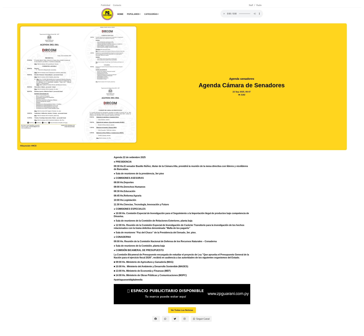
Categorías (150, 14)
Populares (133, 14)
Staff (251, 5)
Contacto (117, 5)
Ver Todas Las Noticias (182, 310)
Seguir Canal (203, 319)
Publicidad (105, 5)
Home (120, 14)
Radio (259, 5)
